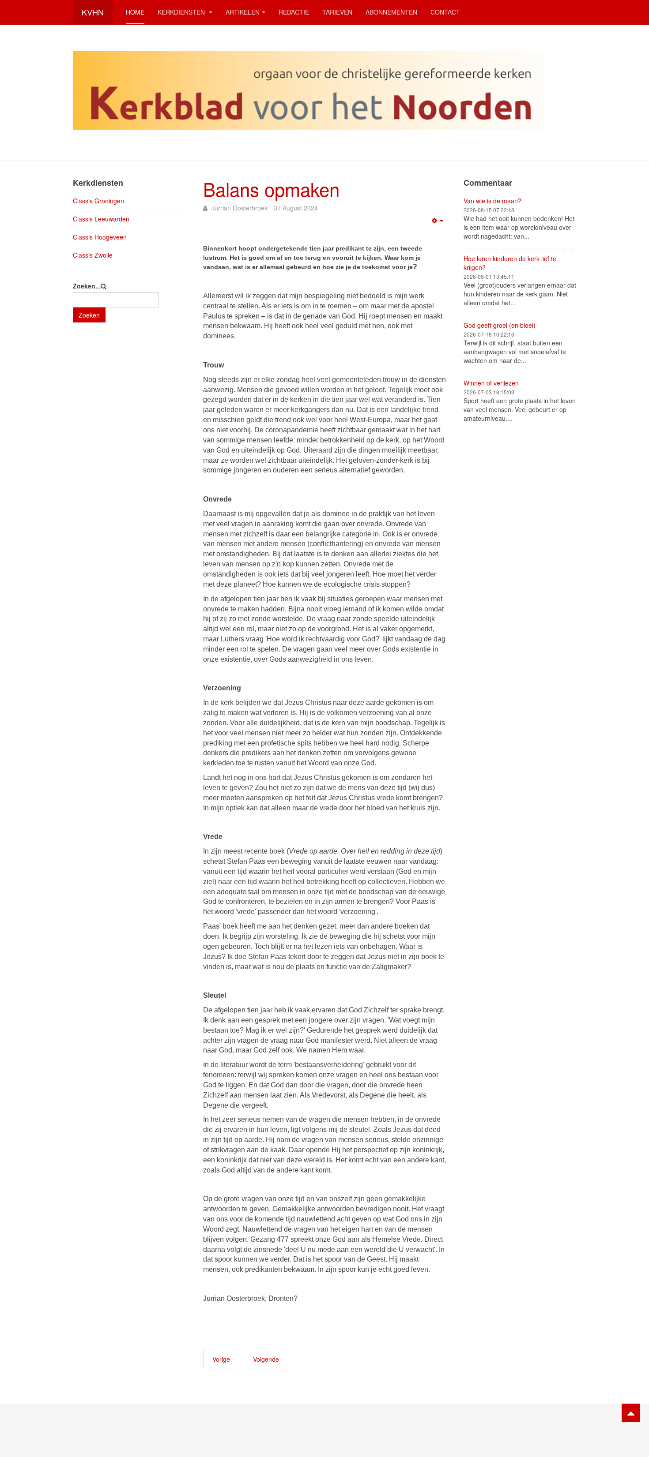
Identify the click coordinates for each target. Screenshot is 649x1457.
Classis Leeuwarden (101, 218)
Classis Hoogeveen (100, 236)
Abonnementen (391, 11)
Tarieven (337, 11)
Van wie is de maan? (492, 200)
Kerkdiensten (182, 11)
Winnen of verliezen (491, 382)
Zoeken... (87, 285)
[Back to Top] (631, 1413)
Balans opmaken (271, 189)
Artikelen (243, 11)
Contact (445, 11)
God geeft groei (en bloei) (500, 325)
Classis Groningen (98, 200)
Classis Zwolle (93, 255)
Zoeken (89, 315)
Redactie (294, 11)
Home (135, 11)
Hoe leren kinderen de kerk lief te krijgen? (510, 263)
